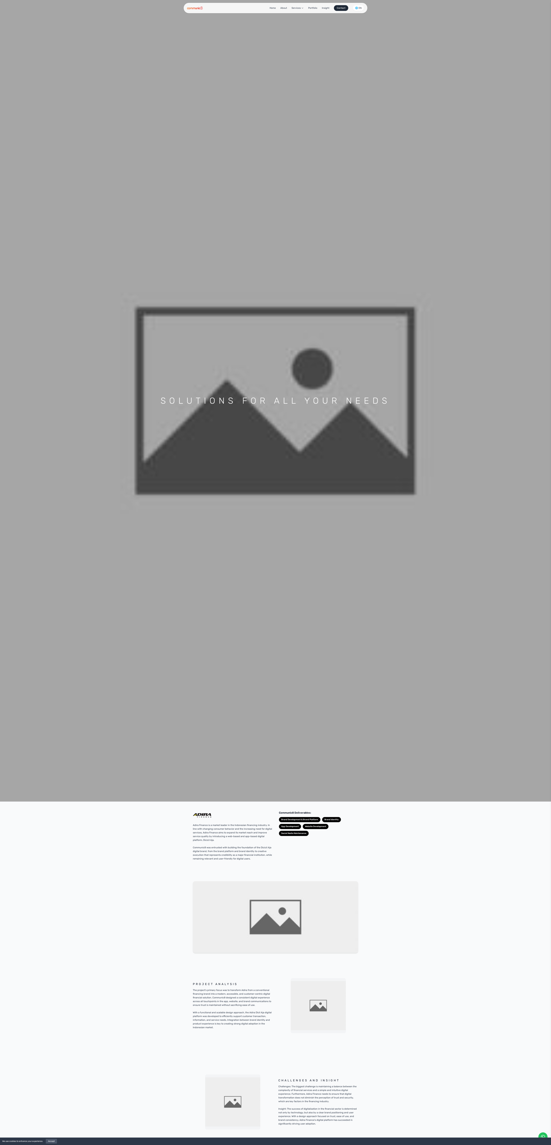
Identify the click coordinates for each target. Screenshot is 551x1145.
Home (273, 8)
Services (296, 8)
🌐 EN (358, 8)
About (283, 8)
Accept (51, 1141)
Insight (325, 8)
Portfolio (312, 8)
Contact (341, 8)
